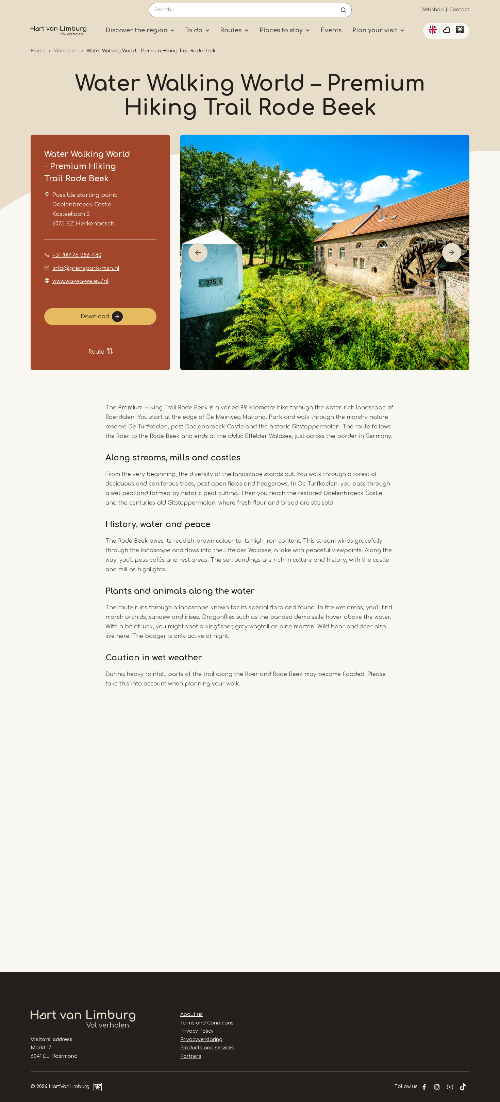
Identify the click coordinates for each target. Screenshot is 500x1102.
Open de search (343, 10)
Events (330, 30)
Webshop (432, 9)
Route (96, 352)
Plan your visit (374, 30)
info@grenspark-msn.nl (85, 268)
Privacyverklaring (201, 1039)
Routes (230, 30)
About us (191, 1014)
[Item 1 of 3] (324, 252)
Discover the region (136, 30)
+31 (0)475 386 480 (76, 255)
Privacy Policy (197, 1031)
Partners (190, 1056)
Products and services (207, 1047)
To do (193, 30)
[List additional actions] (432, 30)
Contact (459, 9)
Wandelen (66, 50)
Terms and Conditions (207, 1022)
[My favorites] (446, 31)
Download (95, 316)
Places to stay (281, 30)
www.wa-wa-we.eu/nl (80, 281)
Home (38, 50)
